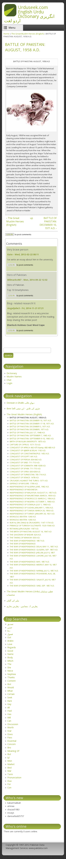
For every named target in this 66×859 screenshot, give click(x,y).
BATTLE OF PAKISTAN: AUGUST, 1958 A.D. (28, 417)
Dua (9, 780)
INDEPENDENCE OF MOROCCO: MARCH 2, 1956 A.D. (33, 498)
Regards (11, 647)
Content (11, 680)
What (10, 690)
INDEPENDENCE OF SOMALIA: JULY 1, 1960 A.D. (30, 504)
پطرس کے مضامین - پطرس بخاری (22, 606)
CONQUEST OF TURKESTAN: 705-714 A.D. (28, 474)
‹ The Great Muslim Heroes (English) (15, 221)
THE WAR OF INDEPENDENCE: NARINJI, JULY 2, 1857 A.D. (34, 570)
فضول (10, 634)
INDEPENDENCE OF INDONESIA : (24, 489)
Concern (11, 744)
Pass (9, 737)
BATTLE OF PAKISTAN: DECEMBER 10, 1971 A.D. (30, 420)
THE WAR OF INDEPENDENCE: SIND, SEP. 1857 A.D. (32, 585)
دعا (8, 630)
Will (9, 717)
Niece (10, 670)
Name (10, 654)
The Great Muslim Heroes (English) (27, 33)
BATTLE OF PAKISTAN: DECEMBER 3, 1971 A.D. (30, 426)
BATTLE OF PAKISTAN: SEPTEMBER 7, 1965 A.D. (30, 435)
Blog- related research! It (21, 303)
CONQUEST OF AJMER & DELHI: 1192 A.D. (28, 450)
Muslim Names (14, 376)
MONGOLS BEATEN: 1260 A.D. (23, 516)
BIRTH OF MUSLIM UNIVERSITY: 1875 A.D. (28, 441)
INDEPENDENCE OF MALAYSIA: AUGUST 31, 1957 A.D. (33, 492)
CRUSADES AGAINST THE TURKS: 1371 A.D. (29, 480)
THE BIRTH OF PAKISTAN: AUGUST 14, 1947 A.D (31, 531)
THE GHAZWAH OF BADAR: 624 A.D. (25, 534)
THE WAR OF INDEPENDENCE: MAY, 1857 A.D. (30, 561)
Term (10, 774)
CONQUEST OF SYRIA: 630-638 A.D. (25, 471)
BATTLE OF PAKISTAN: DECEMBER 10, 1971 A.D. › (48, 223)
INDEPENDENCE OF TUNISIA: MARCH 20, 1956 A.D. (32, 510)
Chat (9, 379)
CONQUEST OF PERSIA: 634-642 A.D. (26, 459)
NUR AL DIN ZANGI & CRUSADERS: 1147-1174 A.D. (32, 522)
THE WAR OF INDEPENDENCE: (23, 543)
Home (6, 33)
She (9, 667)
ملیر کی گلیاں (13, 600)
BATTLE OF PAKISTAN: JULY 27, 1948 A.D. (27, 432)
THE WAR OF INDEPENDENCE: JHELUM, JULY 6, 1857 (32, 552)
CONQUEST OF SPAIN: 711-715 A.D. (25, 468)
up (31, 218)
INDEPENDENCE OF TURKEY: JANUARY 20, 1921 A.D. (32, 513)
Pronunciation (14, 777)
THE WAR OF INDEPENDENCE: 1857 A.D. (27, 540)
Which (10, 660)
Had (9, 710)
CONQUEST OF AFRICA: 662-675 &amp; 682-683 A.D (32, 447)
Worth (10, 727)
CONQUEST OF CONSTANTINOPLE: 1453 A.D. (29, 453)
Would (10, 687)
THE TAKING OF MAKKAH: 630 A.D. (25, 537)
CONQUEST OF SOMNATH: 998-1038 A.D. (28, 465)
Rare (9, 700)
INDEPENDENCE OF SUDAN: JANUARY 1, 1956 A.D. (31, 507)
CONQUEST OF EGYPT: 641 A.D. (24, 456)
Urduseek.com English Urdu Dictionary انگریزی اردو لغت (29, 13)
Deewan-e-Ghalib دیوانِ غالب (20, 402)
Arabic (10, 640)
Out (9, 637)
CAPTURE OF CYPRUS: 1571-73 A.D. (25, 444)
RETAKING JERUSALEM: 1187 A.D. (24, 528)
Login (9, 383)
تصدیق (10, 624)
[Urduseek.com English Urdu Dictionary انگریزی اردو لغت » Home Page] (10, 15)
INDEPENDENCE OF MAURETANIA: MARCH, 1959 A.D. (33, 495)
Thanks (11, 677)
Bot (9, 684)
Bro (9, 747)
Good (10, 650)
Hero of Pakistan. (17, 275)
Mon (9, 760)
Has (9, 714)
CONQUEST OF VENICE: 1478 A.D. (24, 477)
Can (9, 720)
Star (9, 730)
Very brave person (17, 249)
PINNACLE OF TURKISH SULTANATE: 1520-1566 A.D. (32, 525)
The (9, 664)
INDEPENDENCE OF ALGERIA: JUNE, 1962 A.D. (29, 486)
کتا (8, 757)
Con (9, 787)
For (9, 784)
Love (9, 644)
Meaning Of (13, 750)
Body (10, 657)
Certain (11, 694)
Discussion (12, 724)
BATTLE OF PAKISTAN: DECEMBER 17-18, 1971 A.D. (32, 423)
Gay (9, 704)
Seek (9, 697)
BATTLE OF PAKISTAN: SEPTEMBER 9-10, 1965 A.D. (32, 438)
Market (11, 764)
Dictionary (12, 373)
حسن (9, 627)
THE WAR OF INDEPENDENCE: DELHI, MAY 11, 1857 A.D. (34, 546)
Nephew (11, 674)
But (9, 754)
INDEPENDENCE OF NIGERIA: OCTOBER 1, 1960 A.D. (32, 501)
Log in (10, 234)
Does (10, 734)
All (8, 707)
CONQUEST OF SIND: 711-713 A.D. (25, 462)
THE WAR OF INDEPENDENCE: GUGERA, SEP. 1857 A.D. (34, 549)
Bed (9, 767)
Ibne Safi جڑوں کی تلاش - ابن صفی (23, 408)
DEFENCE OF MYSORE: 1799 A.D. (24, 483)
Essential (11, 740)
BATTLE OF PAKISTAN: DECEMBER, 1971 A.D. (29, 429)
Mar (9, 770)
